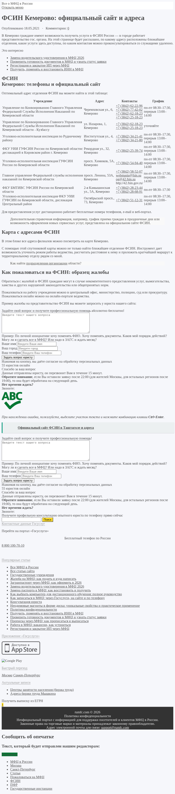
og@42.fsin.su (126, 179)
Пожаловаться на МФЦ (27, 777)
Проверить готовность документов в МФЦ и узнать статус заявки (58, 61)
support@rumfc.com (115, 727)
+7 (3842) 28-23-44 (129, 188)
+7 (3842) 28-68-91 (129, 191)
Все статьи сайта (22, 571)
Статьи (15, 773)
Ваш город (9, 348)
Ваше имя (9, 344)
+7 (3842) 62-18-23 (129, 113)
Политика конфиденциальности (33, 609)
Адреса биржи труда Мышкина (33, 693)
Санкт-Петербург (22, 769)
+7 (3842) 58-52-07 (129, 171)
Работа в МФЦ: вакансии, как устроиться (40, 625)
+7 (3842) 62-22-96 (129, 106)
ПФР (14, 785)
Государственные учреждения (32, 575)
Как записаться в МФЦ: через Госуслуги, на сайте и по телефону (57, 598)
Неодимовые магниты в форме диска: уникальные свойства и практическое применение (75, 605)
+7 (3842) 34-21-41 (129, 136)
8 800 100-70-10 (13, 545)
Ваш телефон (11, 353)
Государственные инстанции (31, 788)
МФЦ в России (21, 761)
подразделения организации (46, 263)
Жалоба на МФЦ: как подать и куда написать (43, 579)
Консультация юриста (26, 602)
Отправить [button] (10, 754)
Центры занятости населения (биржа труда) (42, 690)
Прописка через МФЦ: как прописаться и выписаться (49, 621)
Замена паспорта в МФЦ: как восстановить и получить (50, 590)
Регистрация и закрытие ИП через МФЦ (39, 65)
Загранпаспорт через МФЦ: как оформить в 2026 (46, 582)
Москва (15, 765)
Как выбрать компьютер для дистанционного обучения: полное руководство (66, 594)
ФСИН (15, 781)
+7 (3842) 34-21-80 (129, 140)
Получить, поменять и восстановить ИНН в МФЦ (46, 69)
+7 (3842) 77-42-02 (129, 109)
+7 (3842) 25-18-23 (129, 117)
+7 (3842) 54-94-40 (129, 163)
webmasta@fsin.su (128, 175)
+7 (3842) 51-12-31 (129, 200)
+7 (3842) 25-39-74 (129, 150)
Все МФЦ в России (24, 567)
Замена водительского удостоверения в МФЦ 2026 (47, 58)
